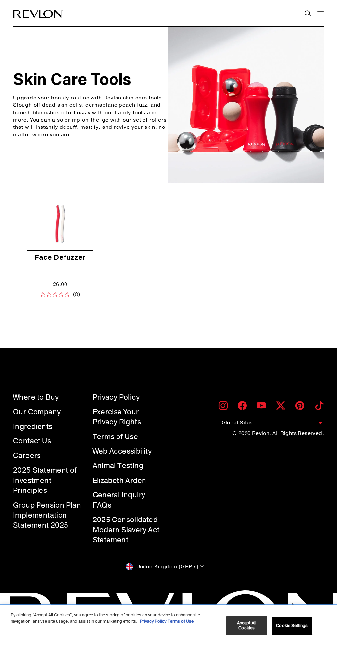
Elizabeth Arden (119, 481)
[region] (168, 626)
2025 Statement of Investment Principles (45, 480)
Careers (27, 456)
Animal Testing (118, 466)
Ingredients (32, 427)
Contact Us (32, 441)
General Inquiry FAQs (119, 500)
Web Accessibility (122, 451)
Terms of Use (115, 437)
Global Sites (237, 422)
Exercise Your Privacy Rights (117, 417)
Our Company (37, 412)
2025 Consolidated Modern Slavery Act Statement (126, 530)
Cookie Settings (292, 626)
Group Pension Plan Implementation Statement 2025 (47, 515)
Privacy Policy (116, 397)
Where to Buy (36, 397)
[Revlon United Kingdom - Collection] (38, 14)
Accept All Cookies (246, 625)
